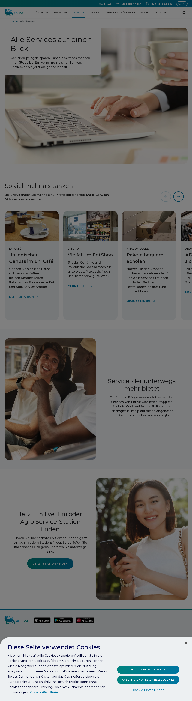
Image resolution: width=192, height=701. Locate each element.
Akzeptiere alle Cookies (148, 669)
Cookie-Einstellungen (148, 690)
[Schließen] (186, 643)
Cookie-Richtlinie (44, 692)
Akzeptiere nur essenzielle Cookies (148, 679)
